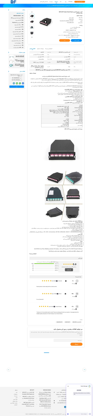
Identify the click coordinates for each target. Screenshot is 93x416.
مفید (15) (73, 283)
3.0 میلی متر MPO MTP (77, 322)
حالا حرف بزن (79, 1)
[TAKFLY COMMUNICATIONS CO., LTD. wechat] (17, 83)
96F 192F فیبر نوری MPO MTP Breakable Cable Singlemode (28, 393)
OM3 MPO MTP (59, 322)
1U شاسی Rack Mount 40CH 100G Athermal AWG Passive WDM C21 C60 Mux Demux (45, 400)
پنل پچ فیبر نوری (19, 36)
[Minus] (68, 386)
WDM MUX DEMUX (18, 15)
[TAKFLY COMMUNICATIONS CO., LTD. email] (23, 83)
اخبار (16, 397)
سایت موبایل (15, 401)
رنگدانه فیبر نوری (18, 24)
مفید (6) (73, 296)
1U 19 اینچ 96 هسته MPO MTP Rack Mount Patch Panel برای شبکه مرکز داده (28, 398)
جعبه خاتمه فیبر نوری (18, 33)
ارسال (76, 344)
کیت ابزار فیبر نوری (18, 45)
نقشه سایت (15, 399)
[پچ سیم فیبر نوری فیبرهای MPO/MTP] (45, 22)
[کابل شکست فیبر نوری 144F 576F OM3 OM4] (11, 57)
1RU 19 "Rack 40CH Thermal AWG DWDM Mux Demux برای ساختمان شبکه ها (45, 406)
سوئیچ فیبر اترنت (19, 42)
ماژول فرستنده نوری (18, 38)
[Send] (68, 414)
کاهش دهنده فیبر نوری (18, 31)
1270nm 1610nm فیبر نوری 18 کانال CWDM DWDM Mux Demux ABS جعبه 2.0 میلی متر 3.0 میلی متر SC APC (44, 394)
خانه (16, 392)
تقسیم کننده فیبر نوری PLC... (16, 17)
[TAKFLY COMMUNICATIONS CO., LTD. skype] (14, 83)
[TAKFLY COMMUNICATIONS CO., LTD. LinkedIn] (65, 407)
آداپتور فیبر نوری (19, 27)
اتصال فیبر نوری (19, 29)
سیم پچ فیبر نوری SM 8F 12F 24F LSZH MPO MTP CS (19, 61)
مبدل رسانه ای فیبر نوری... (17, 40)
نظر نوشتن (69, 269)
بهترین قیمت (76, 40)
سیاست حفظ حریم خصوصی (13, 403)
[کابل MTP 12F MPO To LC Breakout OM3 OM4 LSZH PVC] (11, 65)
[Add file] (90, 414)
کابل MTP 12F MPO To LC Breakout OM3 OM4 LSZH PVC (19, 65)
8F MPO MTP (67, 322)
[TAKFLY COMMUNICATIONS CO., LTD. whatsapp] (20, 83)
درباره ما (15, 395)
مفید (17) (73, 309)
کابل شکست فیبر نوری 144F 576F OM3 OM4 (20, 56)
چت (16, 86)
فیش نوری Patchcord (17, 22)
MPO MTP (20, 13)
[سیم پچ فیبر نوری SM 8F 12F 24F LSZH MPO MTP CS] (11, 61)
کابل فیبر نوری (19, 20)
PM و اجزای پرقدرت (18, 47)
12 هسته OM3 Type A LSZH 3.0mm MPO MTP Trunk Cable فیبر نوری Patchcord (28, 404)
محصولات (15, 394)
